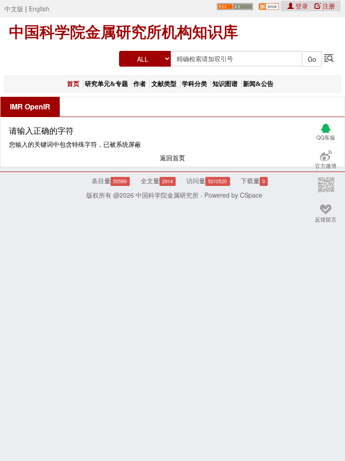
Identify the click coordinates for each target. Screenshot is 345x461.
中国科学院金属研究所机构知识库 (123, 32)
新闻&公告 (258, 84)
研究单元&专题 (106, 84)
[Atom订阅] (269, 5)
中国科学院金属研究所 (167, 194)
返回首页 (172, 157)
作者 (139, 84)
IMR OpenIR (30, 106)
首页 (73, 84)
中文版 (13, 8)
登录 (302, 5)
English (39, 8)
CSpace (251, 194)
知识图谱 (225, 84)
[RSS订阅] (235, 5)
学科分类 (194, 84)
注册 (328, 5)
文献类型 (164, 84)
